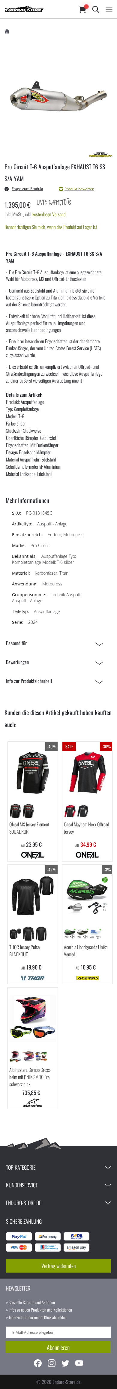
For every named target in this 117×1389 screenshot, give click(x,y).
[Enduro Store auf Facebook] (38, 1364)
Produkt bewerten (79, 188)
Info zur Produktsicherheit (29, 680)
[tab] (56, 643)
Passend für (16, 643)
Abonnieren (58, 1347)
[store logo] (35, 9)
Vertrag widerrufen (58, 1266)
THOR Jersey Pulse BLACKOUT (24, 950)
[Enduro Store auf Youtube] (79, 1364)
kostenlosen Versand (49, 214)
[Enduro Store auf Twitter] (65, 1364)
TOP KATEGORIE (20, 1167)
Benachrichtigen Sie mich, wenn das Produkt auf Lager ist (50, 226)
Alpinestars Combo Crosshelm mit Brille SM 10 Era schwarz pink (30, 1077)
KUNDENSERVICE (22, 1185)
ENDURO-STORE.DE (23, 1203)
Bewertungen (17, 662)
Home (6, 31)
